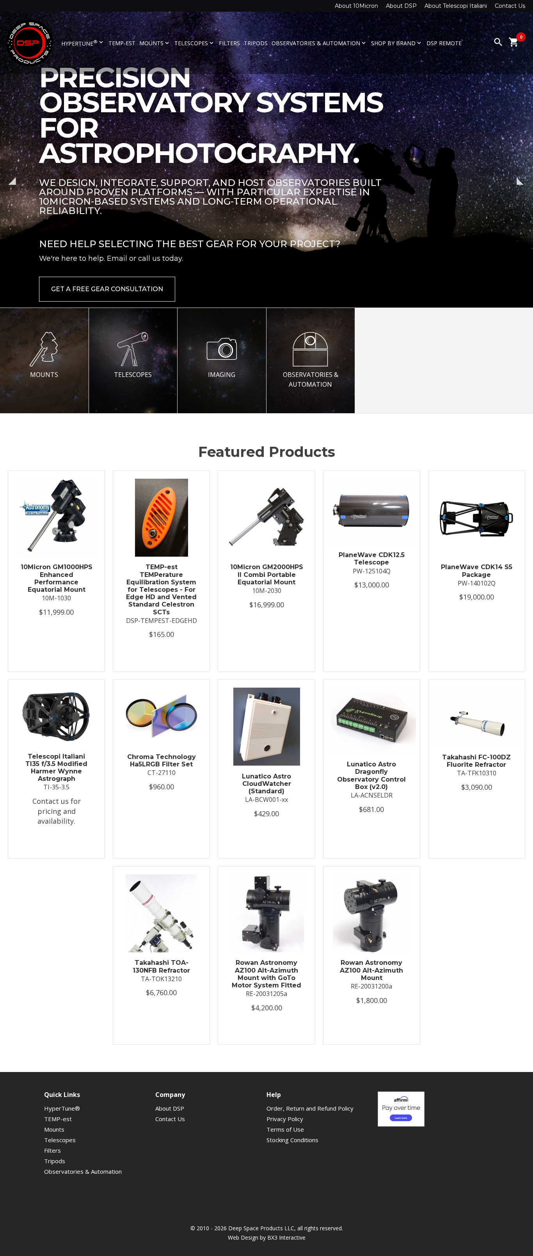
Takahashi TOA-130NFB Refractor (161, 966)
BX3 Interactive (286, 1237)
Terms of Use (285, 1129)
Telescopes (194, 43)
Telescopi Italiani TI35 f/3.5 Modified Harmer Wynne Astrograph (56, 768)
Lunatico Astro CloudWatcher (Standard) (266, 784)
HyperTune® (62, 1108)
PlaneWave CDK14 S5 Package (476, 570)
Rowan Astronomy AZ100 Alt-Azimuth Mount (371, 970)
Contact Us (510, 5)
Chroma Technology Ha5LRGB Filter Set (161, 760)
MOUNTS (44, 374)
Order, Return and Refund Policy (310, 1108)
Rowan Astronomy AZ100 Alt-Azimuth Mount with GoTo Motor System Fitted (266, 974)
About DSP (401, 5)
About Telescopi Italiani (456, 5)
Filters (229, 43)
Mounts (155, 43)
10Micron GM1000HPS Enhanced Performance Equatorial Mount (56, 578)
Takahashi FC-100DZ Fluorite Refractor (476, 761)
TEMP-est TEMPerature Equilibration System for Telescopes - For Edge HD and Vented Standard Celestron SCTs (161, 589)
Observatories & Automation (319, 43)
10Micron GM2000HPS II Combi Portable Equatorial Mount (266, 574)
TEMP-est (121, 43)
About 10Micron (356, 5)
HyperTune (83, 43)
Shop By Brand (397, 43)
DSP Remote (444, 43)
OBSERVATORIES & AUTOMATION (310, 379)
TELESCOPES (133, 374)
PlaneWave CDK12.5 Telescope (372, 558)
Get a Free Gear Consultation (107, 267)
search (498, 42)
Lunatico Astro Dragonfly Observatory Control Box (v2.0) (371, 776)
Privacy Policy (284, 1119)
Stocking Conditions (292, 1140)
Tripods (256, 43)
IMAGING (221, 374)
